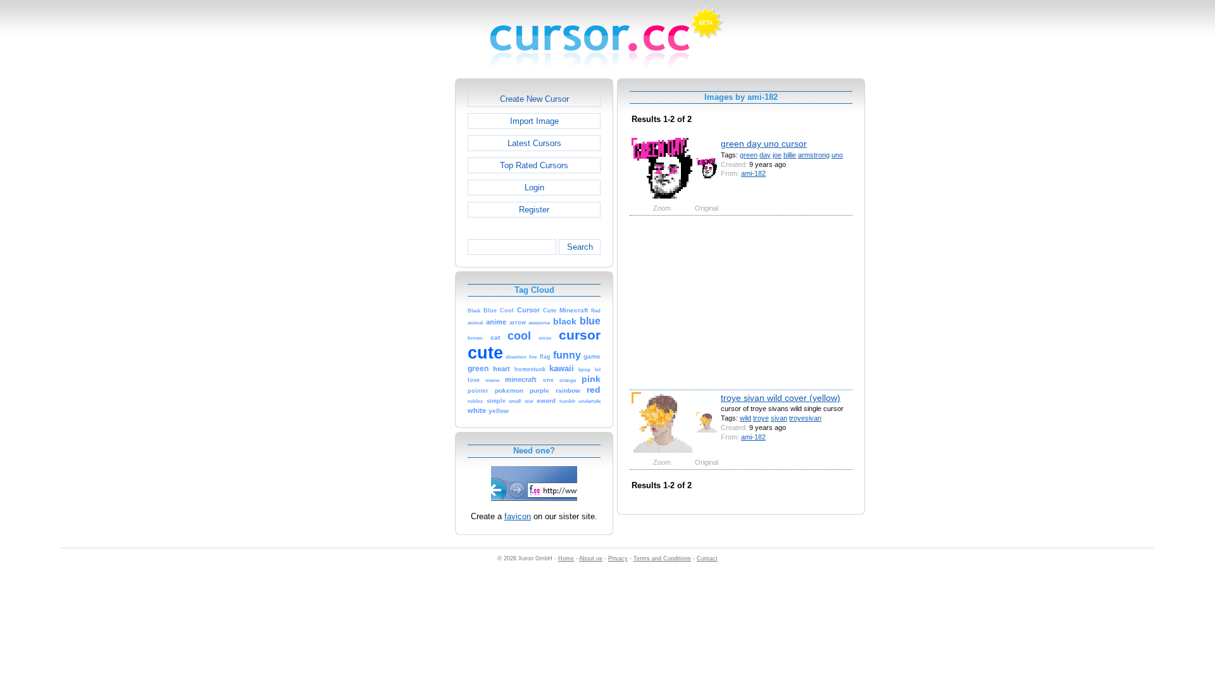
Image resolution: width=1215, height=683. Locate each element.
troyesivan (805, 418)
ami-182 (753, 173)
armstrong (814, 155)
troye (761, 418)
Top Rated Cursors (534, 165)
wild (745, 418)
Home (566, 558)
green (748, 155)
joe (777, 155)
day (765, 155)
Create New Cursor (534, 99)
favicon (517, 516)
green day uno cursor (764, 143)
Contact (707, 558)
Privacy (618, 558)
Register (534, 209)
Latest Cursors (534, 143)
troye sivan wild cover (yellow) (780, 398)
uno (837, 155)
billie (789, 155)
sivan (779, 418)
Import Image (534, 121)
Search (580, 247)
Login (534, 187)
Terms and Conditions (662, 558)
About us (590, 558)
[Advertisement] (400, 268)
